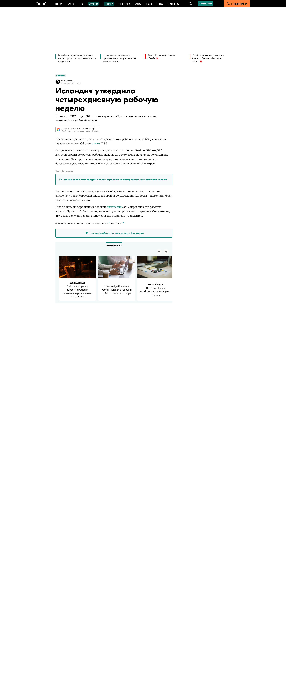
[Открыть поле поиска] (190, 3)
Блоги (70, 3)
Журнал (93, 3)
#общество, (61, 223)
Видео (148, 3)
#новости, (82, 223)
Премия (109, 3)
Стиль (138, 3)
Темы (81, 3)
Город (160, 3)
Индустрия (124, 3)
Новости (58, 3)
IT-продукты (173, 3)
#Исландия (94, 223)
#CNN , (106, 223)
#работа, (72, 223)
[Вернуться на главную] (42, 3)
